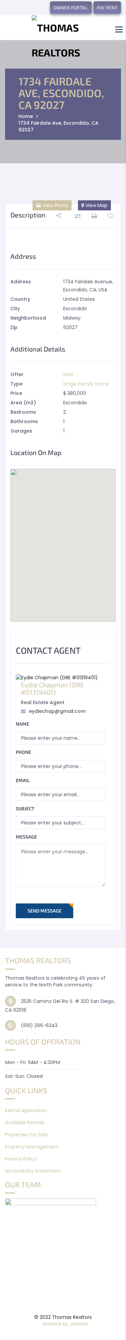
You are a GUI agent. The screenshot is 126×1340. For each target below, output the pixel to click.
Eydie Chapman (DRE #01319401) (52, 688)
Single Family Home (86, 383)
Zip (13, 327)
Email (23, 780)
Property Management (31, 1146)
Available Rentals (24, 1122)
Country (20, 299)
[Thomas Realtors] (63, 40)
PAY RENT (107, 7)
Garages (21, 431)
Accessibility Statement (33, 1171)
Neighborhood (28, 318)
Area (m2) (23, 402)
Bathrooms (24, 421)
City (15, 308)
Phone (23, 752)
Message (26, 837)
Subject (25, 808)
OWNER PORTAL (70, 7)
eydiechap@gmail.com (57, 711)
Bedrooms (23, 412)
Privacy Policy (21, 1158)
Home (25, 116)
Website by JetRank (65, 1324)
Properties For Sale (26, 1134)
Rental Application (26, 1110)
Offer (17, 374)
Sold (68, 374)
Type (16, 383)
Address (20, 281)
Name (22, 724)
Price (16, 393)
